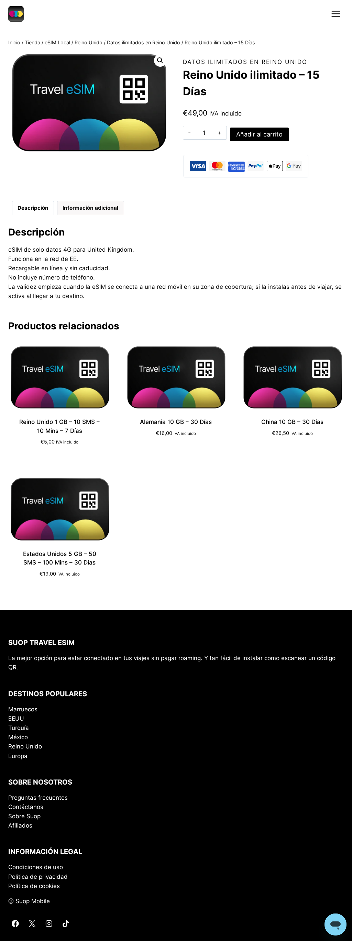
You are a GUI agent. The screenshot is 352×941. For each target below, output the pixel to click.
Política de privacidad (38, 876)
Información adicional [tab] (90, 208)
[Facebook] (15, 923)
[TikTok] (65, 923)
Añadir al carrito (259, 134)
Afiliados (20, 825)
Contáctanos (25, 806)
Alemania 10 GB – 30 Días (176, 421)
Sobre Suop (24, 816)
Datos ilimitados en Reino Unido (245, 61)
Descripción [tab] (33, 208)
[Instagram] (49, 923)
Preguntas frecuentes (38, 797)
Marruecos (22, 709)
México (18, 737)
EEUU (16, 718)
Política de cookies (34, 886)
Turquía (18, 727)
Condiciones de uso (35, 867)
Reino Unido (25, 746)
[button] (160, 60)
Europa (18, 756)
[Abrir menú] (336, 14)
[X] (32, 923)
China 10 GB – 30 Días (292, 421)
